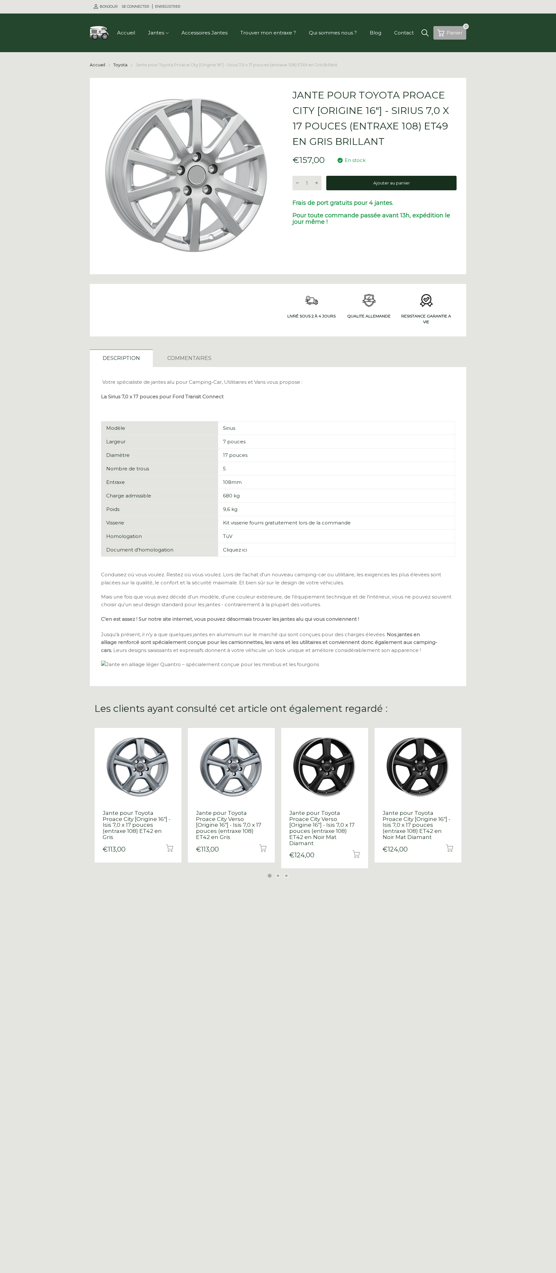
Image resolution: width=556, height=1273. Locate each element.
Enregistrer (168, 6)
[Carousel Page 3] (286, 876)
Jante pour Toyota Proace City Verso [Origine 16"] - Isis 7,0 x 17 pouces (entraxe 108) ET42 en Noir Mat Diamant (322, 828)
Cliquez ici (235, 550)
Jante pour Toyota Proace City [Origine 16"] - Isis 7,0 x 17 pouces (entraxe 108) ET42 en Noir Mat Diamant (416, 825)
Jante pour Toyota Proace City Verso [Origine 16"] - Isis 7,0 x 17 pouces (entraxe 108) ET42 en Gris (228, 825)
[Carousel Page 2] (278, 876)
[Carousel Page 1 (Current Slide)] (270, 876)
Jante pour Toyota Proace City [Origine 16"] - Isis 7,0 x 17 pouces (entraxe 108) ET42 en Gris (137, 825)
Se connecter (136, 6)
